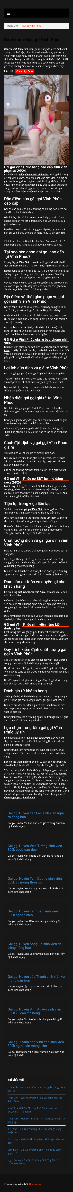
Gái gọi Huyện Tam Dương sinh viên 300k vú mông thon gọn (35, 880)
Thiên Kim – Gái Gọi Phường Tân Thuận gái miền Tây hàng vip (36, 1120)
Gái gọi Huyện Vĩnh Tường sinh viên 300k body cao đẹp (35, 848)
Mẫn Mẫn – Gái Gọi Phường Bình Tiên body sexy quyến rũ (34, 1151)
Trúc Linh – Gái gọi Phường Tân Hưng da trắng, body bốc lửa (36, 1089)
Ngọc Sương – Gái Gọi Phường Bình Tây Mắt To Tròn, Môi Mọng (33, 1161)
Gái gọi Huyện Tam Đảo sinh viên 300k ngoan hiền (33, 913)
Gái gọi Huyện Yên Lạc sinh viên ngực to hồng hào (36, 815)
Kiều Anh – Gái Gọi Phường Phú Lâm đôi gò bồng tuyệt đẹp (34, 1130)
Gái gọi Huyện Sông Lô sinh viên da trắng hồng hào (35, 946)
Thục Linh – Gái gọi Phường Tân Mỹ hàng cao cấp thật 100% (34, 1099)
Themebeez (36, 1184)
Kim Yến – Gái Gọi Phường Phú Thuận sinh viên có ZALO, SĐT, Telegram (34, 1110)
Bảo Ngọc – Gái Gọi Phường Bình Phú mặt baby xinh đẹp (36, 1141)
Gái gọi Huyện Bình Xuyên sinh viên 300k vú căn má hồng (34, 1011)
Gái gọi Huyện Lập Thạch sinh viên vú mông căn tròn (36, 978)
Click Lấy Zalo (24, 71)
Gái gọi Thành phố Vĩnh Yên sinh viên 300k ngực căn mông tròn (36, 1044)
